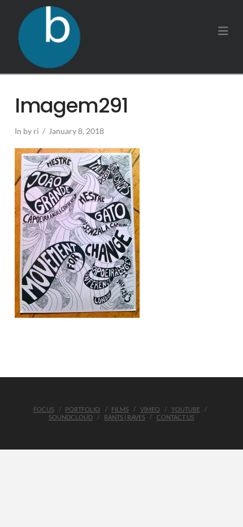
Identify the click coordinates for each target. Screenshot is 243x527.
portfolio (82, 409)
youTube (185, 409)
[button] (223, 31)
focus (43, 409)
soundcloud (71, 417)
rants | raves (124, 417)
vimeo (150, 409)
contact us (175, 417)
